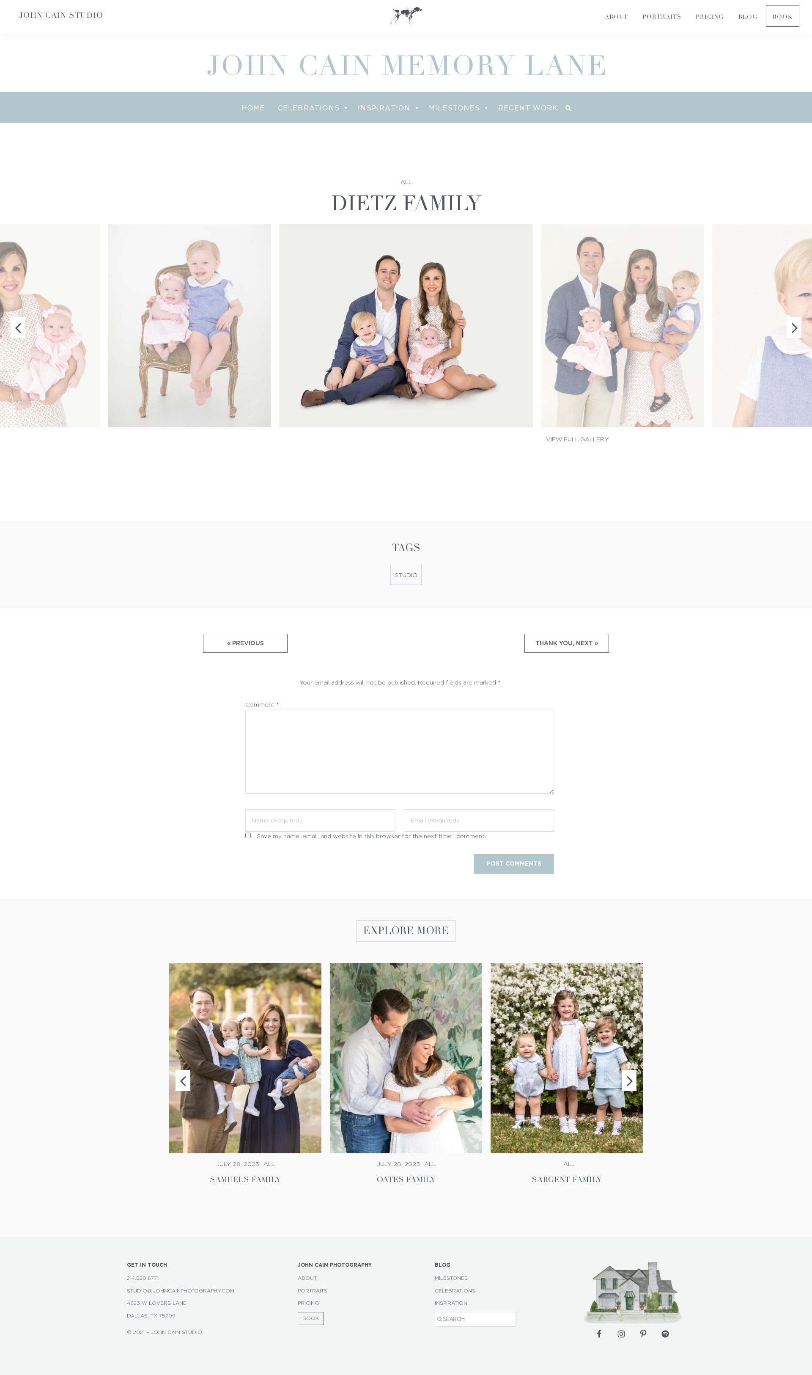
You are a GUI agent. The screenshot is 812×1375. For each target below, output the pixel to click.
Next (629, 1080)
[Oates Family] (406, 1058)
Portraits (312, 1290)
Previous (183, 1080)
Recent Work (528, 108)
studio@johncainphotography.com (180, 1290)
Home (253, 108)
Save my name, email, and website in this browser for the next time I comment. (371, 836)
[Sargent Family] (567, 1058)
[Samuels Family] (245, 1058)
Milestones (454, 108)
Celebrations (309, 108)
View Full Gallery (577, 440)
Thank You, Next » (566, 643)
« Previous (245, 643)
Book (310, 1318)
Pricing (308, 1303)
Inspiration (384, 108)
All (406, 182)
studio (406, 575)
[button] (568, 108)
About (307, 1278)
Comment (262, 705)
